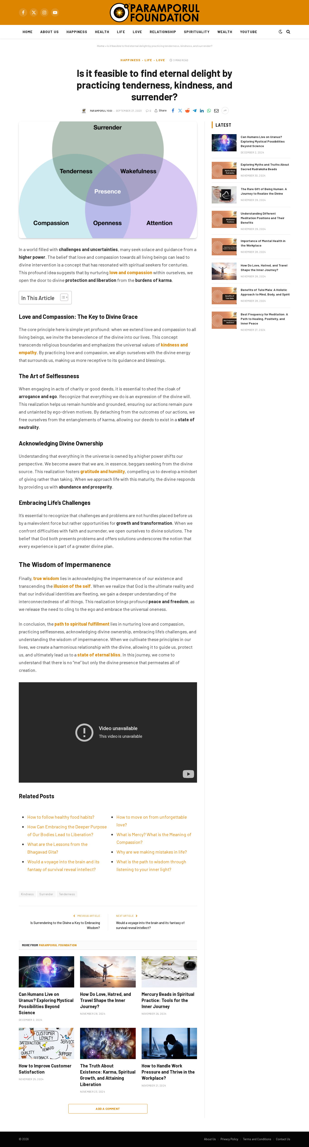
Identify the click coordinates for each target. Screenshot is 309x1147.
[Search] (287, 32)
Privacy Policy (229, 1139)
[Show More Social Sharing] (225, 110)
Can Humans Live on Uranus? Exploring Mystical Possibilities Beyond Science (46, 1003)
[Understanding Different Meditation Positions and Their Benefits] (224, 219)
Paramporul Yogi (101, 110)
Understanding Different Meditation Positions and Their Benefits (262, 217)
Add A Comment (108, 1109)
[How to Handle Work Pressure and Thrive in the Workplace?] (169, 1043)
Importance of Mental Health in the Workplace (263, 243)
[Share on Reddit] (187, 110)
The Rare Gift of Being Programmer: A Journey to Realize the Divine (264, 191)
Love (137, 32)
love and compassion (130, 272)
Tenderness (67, 894)
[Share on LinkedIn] (201, 110)
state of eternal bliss (98, 654)
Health (102, 32)
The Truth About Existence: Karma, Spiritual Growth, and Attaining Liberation (107, 1075)
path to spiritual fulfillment (82, 624)
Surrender (46, 894)
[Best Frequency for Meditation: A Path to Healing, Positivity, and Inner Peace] (224, 320)
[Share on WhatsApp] (209, 110)
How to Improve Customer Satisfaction (45, 1068)
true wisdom (46, 578)
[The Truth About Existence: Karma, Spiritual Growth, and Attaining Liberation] (107, 1043)
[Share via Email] (216, 110)
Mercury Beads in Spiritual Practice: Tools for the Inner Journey (168, 1000)
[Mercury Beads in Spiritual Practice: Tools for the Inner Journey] (169, 971)
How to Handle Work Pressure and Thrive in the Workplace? (168, 1072)
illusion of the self (72, 586)
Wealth (224, 32)
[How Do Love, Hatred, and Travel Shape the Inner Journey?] (107, 971)
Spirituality (197, 32)
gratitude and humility (102, 471)
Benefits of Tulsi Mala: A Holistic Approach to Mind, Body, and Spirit (265, 292)
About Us (49, 32)
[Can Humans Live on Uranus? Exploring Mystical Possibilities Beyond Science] (46, 971)
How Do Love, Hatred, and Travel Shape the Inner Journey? (105, 1000)
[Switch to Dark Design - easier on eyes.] (280, 32)
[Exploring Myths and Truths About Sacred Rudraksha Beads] (224, 170)
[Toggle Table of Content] (62, 297)
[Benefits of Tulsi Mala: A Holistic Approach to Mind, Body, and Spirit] (224, 295)
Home (28, 32)
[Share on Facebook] (172, 110)
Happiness (77, 32)
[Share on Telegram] (194, 110)
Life (121, 32)
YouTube (248, 32)
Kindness (27, 894)
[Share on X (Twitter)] (180, 110)
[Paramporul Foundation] (154, 12)
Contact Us (283, 1139)
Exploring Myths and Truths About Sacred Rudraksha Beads (265, 166)
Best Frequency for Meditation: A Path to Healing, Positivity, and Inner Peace (264, 318)
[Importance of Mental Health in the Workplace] (224, 246)
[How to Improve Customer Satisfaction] (46, 1043)
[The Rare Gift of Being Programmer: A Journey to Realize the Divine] (224, 194)
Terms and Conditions (257, 1139)
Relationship (163, 32)
